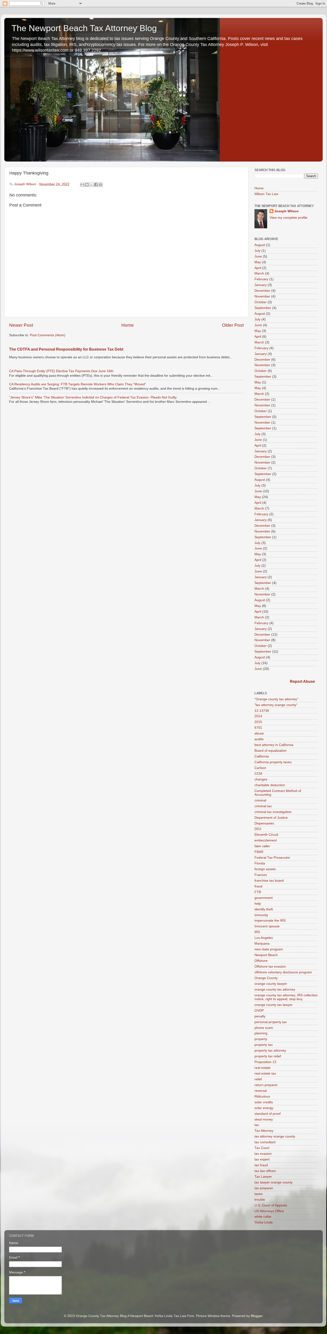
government (263, 898)
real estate (262, 1068)
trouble (259, 1199)
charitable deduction (269, 785)
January (260, 285)
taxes (258, 1194)
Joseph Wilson (286, 211)
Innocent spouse (267, 926)
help (257, 903)
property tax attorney (270, 1050)
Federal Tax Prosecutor (272, 857)
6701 (258, 727)
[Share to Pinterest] (100, 184)
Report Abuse (302, 681)
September (262, 308)
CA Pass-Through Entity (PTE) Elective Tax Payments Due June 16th (61, 371)
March (259, 273)
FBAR (258, 852)
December (262, 290)
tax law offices (265, 1171)
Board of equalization (270, 750)
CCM (258, 773)
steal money (263, 1119)
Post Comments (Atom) (47, 335)
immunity (261, 915)
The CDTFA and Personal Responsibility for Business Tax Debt (66, 349)
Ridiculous (262, 1096)
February (261, 279)
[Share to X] (91, 184)
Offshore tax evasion (270, 966)
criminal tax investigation (273, 812)
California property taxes (273, 762)
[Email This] (82, 184)
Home (127, 325)
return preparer (266, 1085)
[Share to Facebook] (96, 184)
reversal (260, 1091)
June (258, 256)
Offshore (261, 961)
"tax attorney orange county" (276, 705)
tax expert (262, 1159)
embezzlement (265, 840)
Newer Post (21, 325)
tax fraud (261, 1165)
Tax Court (261, 1148)
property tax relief (267, 1056)
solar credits (263, 1102)
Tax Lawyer (263, 1176)
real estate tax (265, 1073)
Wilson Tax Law (266, 194)
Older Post (233, 325)
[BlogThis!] (87, 184)
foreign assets (265, 869)
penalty (259, 1016)
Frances (260, 875)
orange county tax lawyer (273, 1005)
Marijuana (262, 943)
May (257, 262)
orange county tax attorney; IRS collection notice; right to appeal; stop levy (286, 997)
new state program (268, 949)
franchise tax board (269, 880)
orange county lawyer (270, 984)
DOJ (257, 829)
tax (256, 1125)
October (260, 302)
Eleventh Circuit (266, 834)
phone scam (263, 1028)
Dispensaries (264, 823)
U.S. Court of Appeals (270, 1205)
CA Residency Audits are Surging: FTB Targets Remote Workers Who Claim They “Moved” (77, 384)
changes (260, 779)
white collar (262, 1216)
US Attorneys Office (269, 1211)
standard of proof (267, 1113)
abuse (259, 733)
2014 (258, 716)
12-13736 (261, 710)
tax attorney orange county (274, 1136)
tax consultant (265, 1142)
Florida (259, 863)
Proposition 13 (265, 1062)
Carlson (260, 768)
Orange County (266, 978)
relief (258, 1079)
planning (260, 1033)
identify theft (263, 909)
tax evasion (263, 1153)
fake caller (262, 846)
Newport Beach (266, 955)
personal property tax (270, 1022)
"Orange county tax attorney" (276, 699)
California (261, 756)
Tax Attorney (263, 1130)
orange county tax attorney (274, 989)
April (257, 268)
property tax (263, 1045)
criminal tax (263, 806)
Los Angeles (263, 938)
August (259, 245)
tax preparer (263, 1188)
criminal (260, 800)
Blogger (256, 1316)
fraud (258, 886)
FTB (257, 892)
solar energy (263, 1108)
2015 (258, 722)
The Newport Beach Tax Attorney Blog (84, 28)
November (262, 296)
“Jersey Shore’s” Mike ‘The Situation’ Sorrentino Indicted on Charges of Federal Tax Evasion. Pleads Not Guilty (93, 397)
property (260, 1039)
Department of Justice (271, 817)
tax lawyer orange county (273, 1182)
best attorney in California (273, 745)
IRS (257, 932)
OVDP (259, 1010)
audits (259, 739)
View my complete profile (288, 217)
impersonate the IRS (270, 920)
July (257, 250)
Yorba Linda (263, 1222)
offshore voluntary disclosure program (283, 972)
